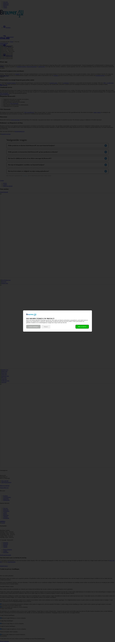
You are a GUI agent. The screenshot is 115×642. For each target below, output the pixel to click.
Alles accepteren (82, 326)
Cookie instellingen (33, 326)
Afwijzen (46, 326)
